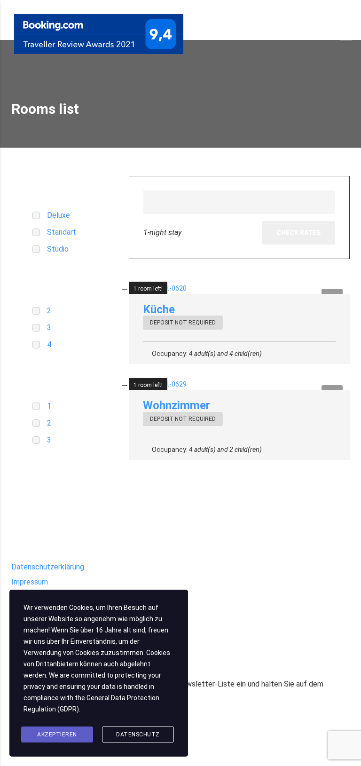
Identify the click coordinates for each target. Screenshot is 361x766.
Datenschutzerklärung (47, 566)
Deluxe (58, 215)
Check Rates (298, 233)
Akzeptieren (57, 734)
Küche (159, 309)
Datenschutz (138, 734)
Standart (61, 232)
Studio (58, 249)
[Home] (98, 33)
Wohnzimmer (176, 405)
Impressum (29, 581)
